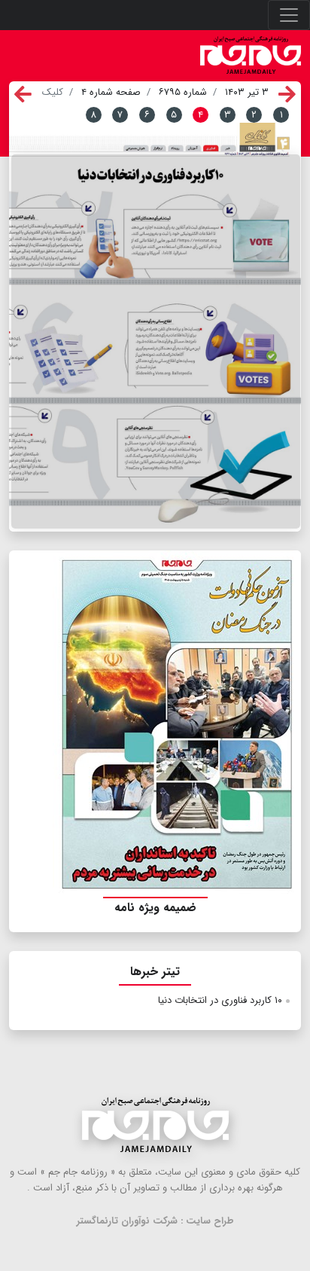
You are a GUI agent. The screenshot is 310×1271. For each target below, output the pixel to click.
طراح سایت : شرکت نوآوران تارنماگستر (155, 1221)
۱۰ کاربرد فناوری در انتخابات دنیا (220, 1000)
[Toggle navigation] (289, 15)
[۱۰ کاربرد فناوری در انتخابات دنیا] (155, 341)
